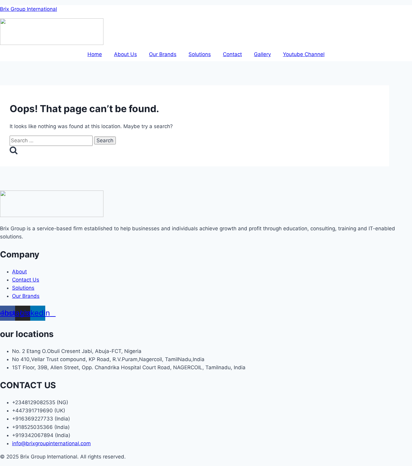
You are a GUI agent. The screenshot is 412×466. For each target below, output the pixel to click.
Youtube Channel (304, 54)
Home (94, 54)
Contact (232, 54)
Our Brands (162, 54)
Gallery (262, 54)
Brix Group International (28, 9)
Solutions (200, 54)
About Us (125, 54)
